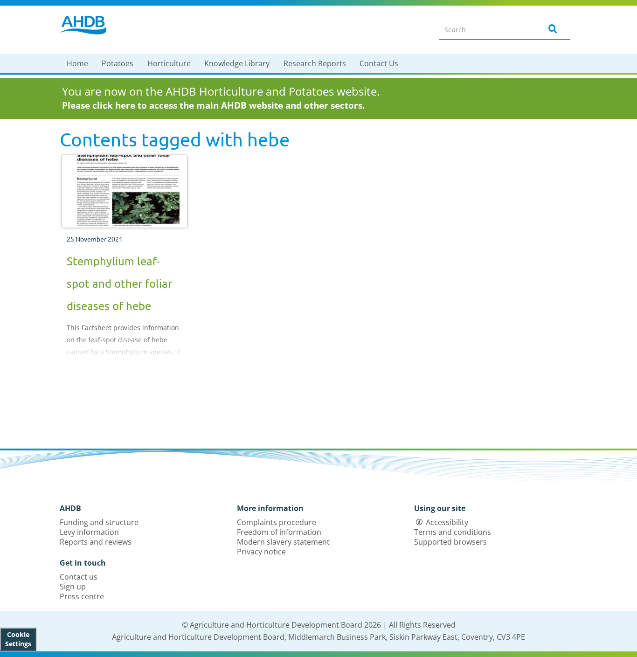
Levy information (89, 532)
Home (77, 63)
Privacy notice (261, 551)
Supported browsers (450, 542)
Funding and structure (99, 522)
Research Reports (315, 63)
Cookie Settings (18, 639)
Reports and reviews (96, 542)
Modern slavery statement (283, 542)
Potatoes (117, 63)
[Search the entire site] (551, 29)
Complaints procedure (276, 522)
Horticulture (169, 63)
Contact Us (379, 63)
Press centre (82, 596)
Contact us (78, 577)
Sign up (73, 586)
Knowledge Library (237, 63)
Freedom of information (279, 532)
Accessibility (447, 522)
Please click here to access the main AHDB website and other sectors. (213, 105)
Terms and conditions (452, 532)
